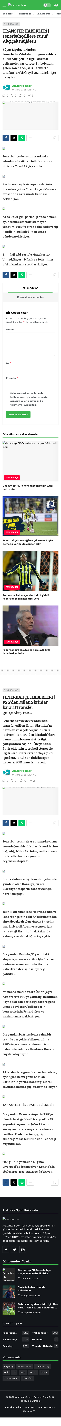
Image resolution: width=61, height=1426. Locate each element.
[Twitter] (14, 1249)
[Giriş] (55, 5)
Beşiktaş (15, 1346)
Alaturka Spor (22, 85)
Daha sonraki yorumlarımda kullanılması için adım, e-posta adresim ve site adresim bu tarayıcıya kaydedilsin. (28, 399)
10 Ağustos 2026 (31, 1312)
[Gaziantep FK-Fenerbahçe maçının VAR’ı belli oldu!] (30, 461)
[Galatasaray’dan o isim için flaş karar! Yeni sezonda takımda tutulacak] (9, 1308)
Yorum (11, 329)
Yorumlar (32, 287)
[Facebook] (6, 1249)
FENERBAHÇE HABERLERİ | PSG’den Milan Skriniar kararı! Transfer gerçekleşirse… (29, 705)
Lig (14, 1372)
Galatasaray (15, 1339)
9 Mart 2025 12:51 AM (24, 89)
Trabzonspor (45, 1332)
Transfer (27, 1378)
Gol (6, 1372)
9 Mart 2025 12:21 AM (24, 774)
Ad (9, 362)
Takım (44, 1372)
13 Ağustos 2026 (30, 1295)
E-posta (12, 378)
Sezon (33, 1372)
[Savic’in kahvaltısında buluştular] (9, 1291)
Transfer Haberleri (44, 1346)
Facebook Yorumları (32, 297)
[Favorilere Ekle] (54, 138)
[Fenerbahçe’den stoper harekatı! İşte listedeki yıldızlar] (30, 625)
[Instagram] (22, 1249)
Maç (23, 1372)
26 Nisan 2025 (29, 1278)
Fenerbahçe (11, 24)
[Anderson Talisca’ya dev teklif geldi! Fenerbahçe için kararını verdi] (30, 571)
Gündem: (44, 1339)
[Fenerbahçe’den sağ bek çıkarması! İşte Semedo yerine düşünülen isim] (30, 516)
